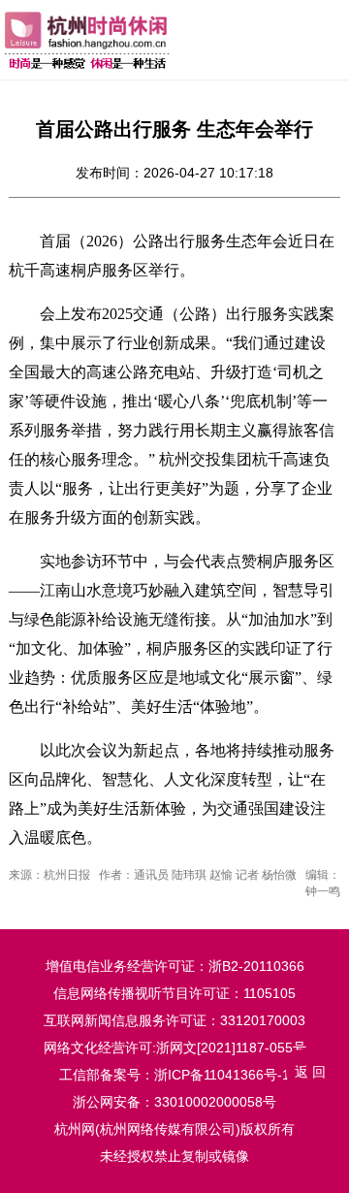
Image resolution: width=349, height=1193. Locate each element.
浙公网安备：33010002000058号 (174, 1102)
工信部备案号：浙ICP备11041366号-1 (174, 1074)
